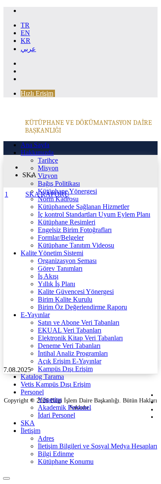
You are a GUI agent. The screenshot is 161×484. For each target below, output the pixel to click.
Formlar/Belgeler (61, 237)
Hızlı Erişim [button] (37, 93)
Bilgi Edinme (56, 453)
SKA (28, 423)
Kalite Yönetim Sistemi (52, 253)
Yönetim (49, 399)
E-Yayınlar (35, 314)
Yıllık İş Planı (56, 283)
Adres (46, 438)
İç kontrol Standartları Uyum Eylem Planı (94, 214)
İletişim (30, 430)
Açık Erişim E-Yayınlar (69, 361)
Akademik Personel (64, 407)
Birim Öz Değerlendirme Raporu (82, 307)
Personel (32, 392)
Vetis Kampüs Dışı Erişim (56, 384)
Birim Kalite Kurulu (65, 299)
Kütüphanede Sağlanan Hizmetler (83, 206)
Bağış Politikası (59, 183)
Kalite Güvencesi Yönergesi (76, 291)
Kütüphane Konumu (66, 461)
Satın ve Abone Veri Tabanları (78, 322)
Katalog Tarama (42, 376)
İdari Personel (56, 415)
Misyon (48, 168)
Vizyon (48, 175)
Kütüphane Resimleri (66, 222)
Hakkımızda (37, 152)
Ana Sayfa (35, 144)
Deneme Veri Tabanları (69, 345)
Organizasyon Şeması (67, 260)
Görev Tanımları (60, 268)
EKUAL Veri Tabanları (69, 330)
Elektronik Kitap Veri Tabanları (80, 338)
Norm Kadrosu (58, 199)
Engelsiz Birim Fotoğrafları (75, 229)
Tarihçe (48, 160)
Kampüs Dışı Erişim (65, 368)
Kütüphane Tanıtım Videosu (76, 245)
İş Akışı (48, 276)
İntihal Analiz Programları (73, 353)
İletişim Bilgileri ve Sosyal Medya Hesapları (97, 446)
